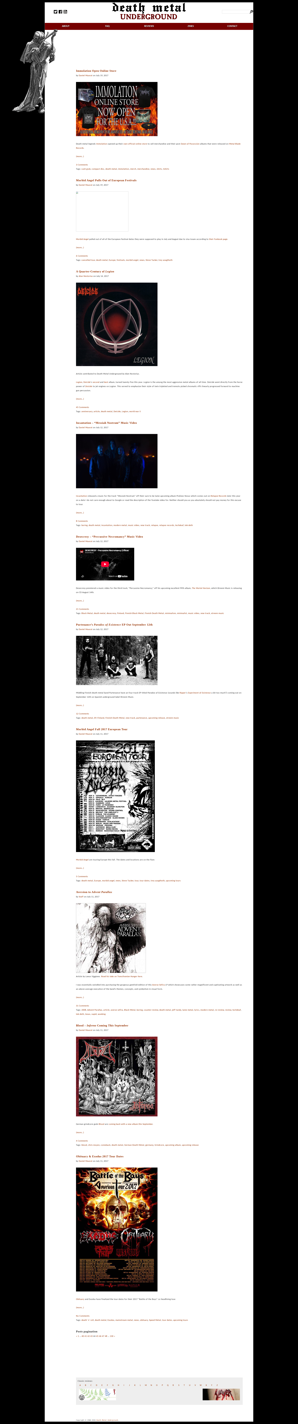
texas (87, 1014)
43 (91, 1336)
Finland (120, 613)
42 (88, 1336)
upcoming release (156, 718)
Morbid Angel (82, 239)
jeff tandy (176, 1010)
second (96, 382)
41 (86, 1336)
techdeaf (179, 525)
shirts (159, 169)
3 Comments (82, 165)
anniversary (86, 411)
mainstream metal (124, 1320)
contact (232, 26)
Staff (81, 897)
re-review (219, 1010)
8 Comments (82, 521)
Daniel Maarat (85, 76)
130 (111, 1336)
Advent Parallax (94, 1010)
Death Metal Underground (107, 1420)
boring (84, 525)
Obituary (80, 1299)
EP (95, 718)
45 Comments (82, 407)
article (97, 411)
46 (100, 1336)
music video (133, 525)
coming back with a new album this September (131, 1124)
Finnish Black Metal (134, 613)
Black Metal (87, 613)
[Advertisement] (159, 49)
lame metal (187, 1010)
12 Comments (82, 714)
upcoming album (173, 1145)
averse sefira (117, 1010)
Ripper (183, 693)
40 (83, 1336)
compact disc (98, 169)
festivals (121, 260)
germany (149, 1145)
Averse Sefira (158, 985)
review (228, 1010)
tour (137, 881)
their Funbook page (218, 239)
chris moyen (94, 1145)
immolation (123, 169)
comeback (105, 1145)
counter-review (151, 1010)
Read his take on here (121, 976)
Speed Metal (155, 1320)
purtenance (141, 718)
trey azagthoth (166, 260)
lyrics (196, 1010)
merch (133, 169)
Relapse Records (218, 496)
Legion (125, 411)
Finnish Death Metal (154, 613)
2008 (83, 1010)
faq (107, 26)
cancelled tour (88, 260)
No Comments (83, 1316)
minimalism (170, 613)
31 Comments (82, 1006)
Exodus (111, 1320)
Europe (112, 260)
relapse (154, 525)
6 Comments (82, 256)
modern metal (120, 525)
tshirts (166, 169)
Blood (101, 1124)
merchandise (143, 169)
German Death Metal (134, 1145)
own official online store (135, 144)
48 (106, 1336)
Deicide (87, 382)
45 (97, 1336)
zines (191, 26)
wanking (102, 1014)
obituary (144, 1320)
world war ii (135, 411)
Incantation (81, 496)
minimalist (182, 613)
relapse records (166, 525)
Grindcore (159, 1145)
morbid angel (132, 260)
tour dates (145, 881)
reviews (149, 26)
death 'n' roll (87, 1320)
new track (145, 525)
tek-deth (189, 525)
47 (103, 1336)
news (153, 169)
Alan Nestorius (86, 276)
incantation (106, 525)
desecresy (111, 613)
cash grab (86, 169)
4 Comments (82, 1141)
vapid (94, 1014)
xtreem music (217, 613)
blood (84, 1145)
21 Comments (82, 609)
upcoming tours (173, 881)
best (106, 382)
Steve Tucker (151, 260)
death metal (111, 169)
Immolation (101, 144)
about (65, 26)
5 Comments (82, 877)
